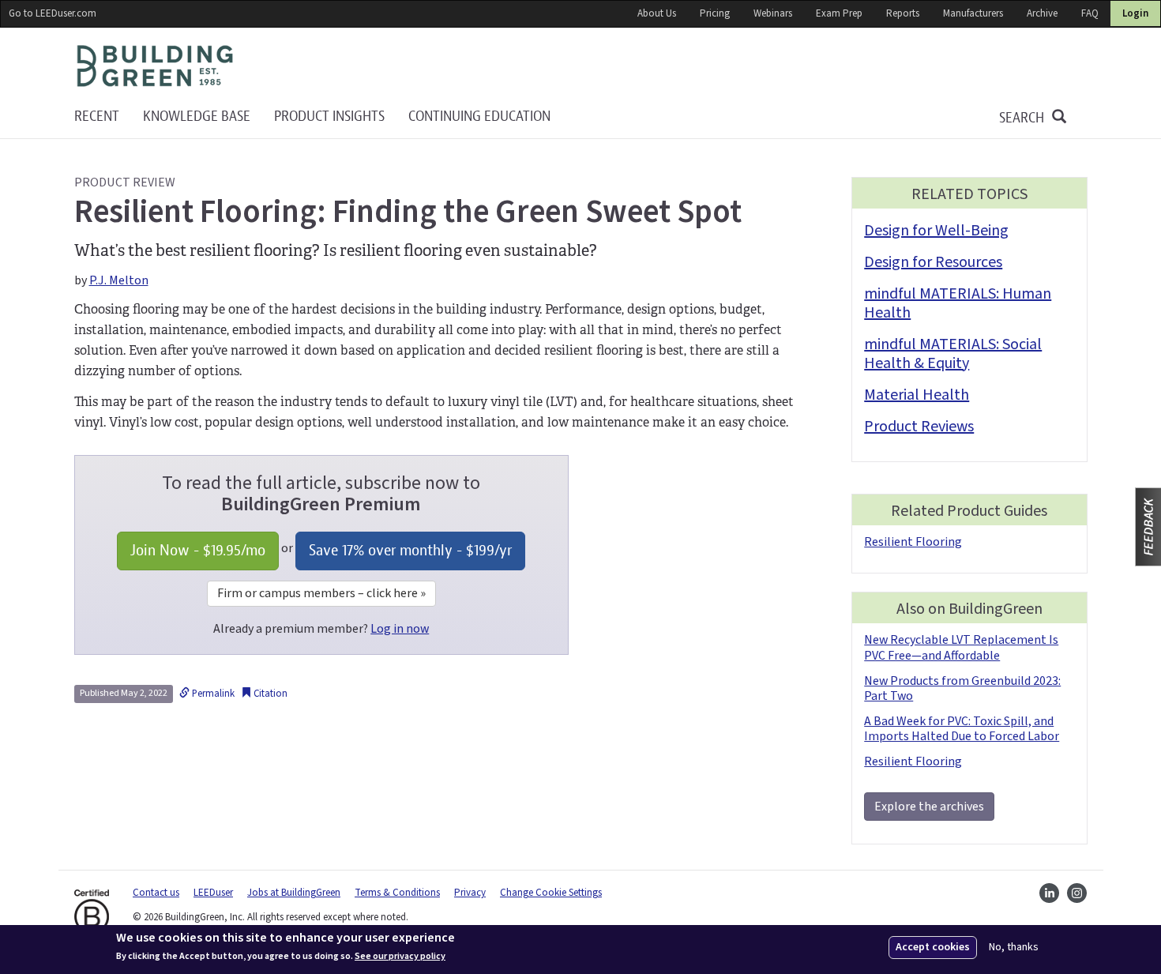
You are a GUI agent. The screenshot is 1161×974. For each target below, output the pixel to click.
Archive (1042, 13)
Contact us (156, 893)
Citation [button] (269, 693)
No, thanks (1014, 947)
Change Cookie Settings (551, 893)
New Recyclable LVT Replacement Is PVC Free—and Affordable (961, 647)
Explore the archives (929, 806)
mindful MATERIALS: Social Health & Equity (953, 353)
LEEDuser (213, 893)
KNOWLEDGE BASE (196, 116)
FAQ (1090, 13)
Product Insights (329, 116)
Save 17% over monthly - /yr (410, 550)
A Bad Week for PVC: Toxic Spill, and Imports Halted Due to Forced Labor (961, 729)
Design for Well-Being (936, 231)
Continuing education (479, 116)
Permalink (212, 693)
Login (1135, 13)
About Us (656, 13)
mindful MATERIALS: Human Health (957, 303)
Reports (902, 13)
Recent (96, 116)
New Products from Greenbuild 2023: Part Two (962, 688)
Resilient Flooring (913, 542)
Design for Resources (933, 262)
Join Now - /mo (197, 550)
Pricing (715, 13)
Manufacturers (973, 13)
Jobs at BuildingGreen (293, 893)
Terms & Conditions (397, 893)
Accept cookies (933, 947)
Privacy (470, 893)
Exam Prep (839, 13)
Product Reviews (919, 427)
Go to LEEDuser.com (52, 13)
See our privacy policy (400, 956)
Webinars (772, 13)
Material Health (916, 395)
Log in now (399, 628)
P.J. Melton (118, 280)
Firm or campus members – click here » (321, 593)
